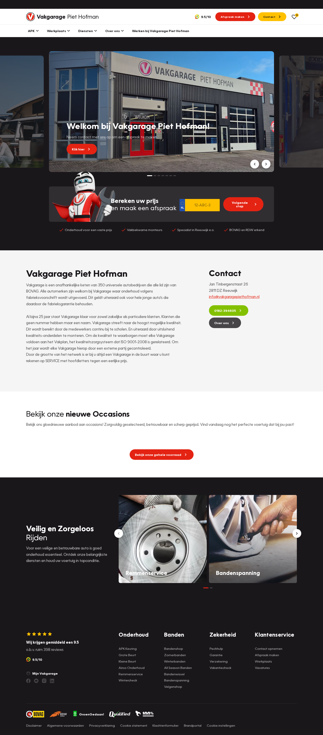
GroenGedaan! (91, 714)
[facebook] (28, 681)
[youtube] (36, 681)
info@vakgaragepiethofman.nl (234, 296)
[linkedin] (52, 681)
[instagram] (44, 681)
